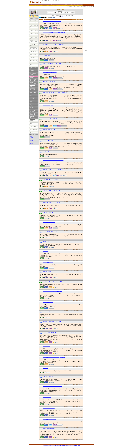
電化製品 (31, 120)
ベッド (31, 95)
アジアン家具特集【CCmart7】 (49, 129)
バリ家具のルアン (46, 151)
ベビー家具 (32, 71)
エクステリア (32, 119)
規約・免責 (60, 445)
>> (62, 16)
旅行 (30, 139)
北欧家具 (31, 74)
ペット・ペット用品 (33, 129)
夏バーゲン (32, 137)
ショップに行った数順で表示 (77, 19)
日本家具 (31, 77)
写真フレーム (32, 114)
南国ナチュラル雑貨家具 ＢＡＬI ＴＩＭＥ (52, 63)
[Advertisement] (52, 8)
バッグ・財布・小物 (33, 48)
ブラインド (32, 105)
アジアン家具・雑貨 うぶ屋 (49, 376)
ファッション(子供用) (34, 41)
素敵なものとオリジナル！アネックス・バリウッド (53, 160)
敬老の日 (31, 140)
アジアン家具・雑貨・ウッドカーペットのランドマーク (54, 169)
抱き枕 (31, 101)
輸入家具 (31, 82)
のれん (31, 107)
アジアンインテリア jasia (48, 262)
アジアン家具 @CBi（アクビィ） (49, 419)
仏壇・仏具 (32, 116)
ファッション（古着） (34, 30)
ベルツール (71, 445)
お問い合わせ (75, 445)
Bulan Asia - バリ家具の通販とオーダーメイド (52, 321)
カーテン (31, 104)
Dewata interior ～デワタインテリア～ (50, 118)
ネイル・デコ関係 (33, 51)
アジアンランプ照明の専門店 (49, 428)
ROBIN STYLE (46, 241)
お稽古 (31, 40)
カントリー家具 (33, 79)
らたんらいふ (45, 368)
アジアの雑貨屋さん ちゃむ (49, 408)
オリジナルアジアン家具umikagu (49, 332)
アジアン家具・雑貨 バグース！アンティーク (52, 386)
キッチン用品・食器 (33, 60)
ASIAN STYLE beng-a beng (48, 105)
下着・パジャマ (33, 43)
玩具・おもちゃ (33, 54)
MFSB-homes (45, 251)
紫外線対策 (32, 143)
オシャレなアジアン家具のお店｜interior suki (52, 231)
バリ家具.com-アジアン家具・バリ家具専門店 (52, 21)
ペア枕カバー (32, 102)
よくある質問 (64, 445)
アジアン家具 (32, 76)
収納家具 (31, 68)
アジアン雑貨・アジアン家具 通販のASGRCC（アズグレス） (55, 92)
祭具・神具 (32, 117)
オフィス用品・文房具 (34, 122)
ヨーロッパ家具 (33, 73)
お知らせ (67, 445)
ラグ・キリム (32, 110)
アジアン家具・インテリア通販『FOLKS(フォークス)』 (54, 357)
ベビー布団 (32, 98)
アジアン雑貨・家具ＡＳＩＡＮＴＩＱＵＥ (51, 202)
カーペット (32, 108)
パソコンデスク (33, 91)
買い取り (31, 132)
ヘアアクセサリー (33, 47)
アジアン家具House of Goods (48, 212)
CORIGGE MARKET (47, 397)
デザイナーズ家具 (33, 83)
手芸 (31, 64)
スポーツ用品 (32, 57)
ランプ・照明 (32, 111)
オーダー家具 (32, 85)
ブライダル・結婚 (33, 126)
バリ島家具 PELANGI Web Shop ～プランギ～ (52, 281)
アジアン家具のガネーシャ (48, 271)
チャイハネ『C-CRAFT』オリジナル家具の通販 (52, 291)
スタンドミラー (33, 113)
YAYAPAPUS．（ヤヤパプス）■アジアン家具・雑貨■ (53, 44)
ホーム (44, 445)
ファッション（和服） (34, 33)
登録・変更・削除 (55, 445)
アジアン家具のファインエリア (49, 222)
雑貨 (31, 58)
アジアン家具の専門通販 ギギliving (50, 72)
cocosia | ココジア (46, 346)
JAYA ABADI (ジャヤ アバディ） (50, 81)
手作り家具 (32, 86)
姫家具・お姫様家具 (33, 92)
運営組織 (79, 445)
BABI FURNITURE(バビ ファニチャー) (50, 179)
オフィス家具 (32, 89)
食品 (31, 123)
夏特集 (31, 136)
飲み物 (31, 125)
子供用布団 (32, 99)
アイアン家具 (32, 88)
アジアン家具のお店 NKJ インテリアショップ (52, 190)
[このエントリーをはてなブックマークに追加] (40, 17)
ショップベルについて (48, 445)
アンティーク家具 (33, 80)
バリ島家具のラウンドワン (48, 140)
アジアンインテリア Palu (48, 302)
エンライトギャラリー (47, 311)
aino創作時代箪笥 (46, 55)
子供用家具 (32, 70)
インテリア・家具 (33, 65)
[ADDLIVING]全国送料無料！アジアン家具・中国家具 (54, 32)
